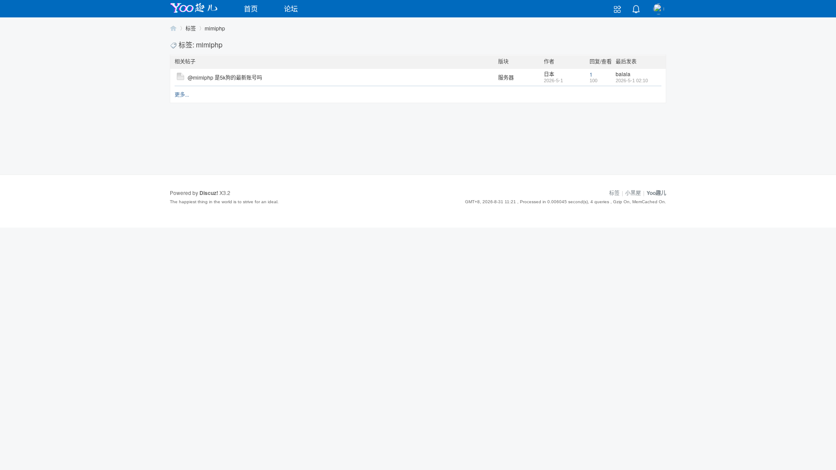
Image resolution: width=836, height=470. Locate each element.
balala (623, 73)
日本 (549, 73)
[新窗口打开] (180, 77)
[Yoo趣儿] (194, 12)
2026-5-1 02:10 (632, 80)
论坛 (291, 8)
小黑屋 (633, 192)
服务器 (506, 77)
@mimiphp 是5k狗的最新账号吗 (225, 77)
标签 (190, 28)
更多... (182, 94)
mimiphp (215, 28)
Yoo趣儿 (173, 28)
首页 (251, 8)
